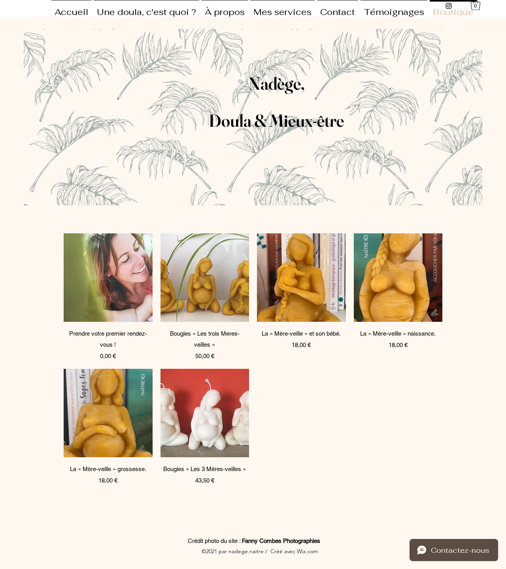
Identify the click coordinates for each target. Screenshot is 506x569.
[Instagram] (449, 6)
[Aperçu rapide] (108, 277)
